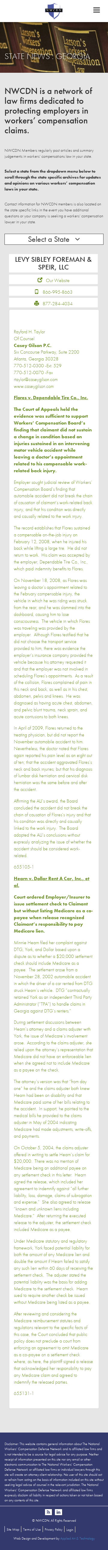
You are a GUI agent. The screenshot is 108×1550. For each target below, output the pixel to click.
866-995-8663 (58, 292)
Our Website (58, 280)
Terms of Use (32, 1529)
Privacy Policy (53, 1529)
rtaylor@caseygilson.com (36, 379)
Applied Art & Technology (77, 1538)
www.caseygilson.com (34, 386)
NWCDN (54, 10)
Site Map (13, 1529)
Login (69, 1529)
